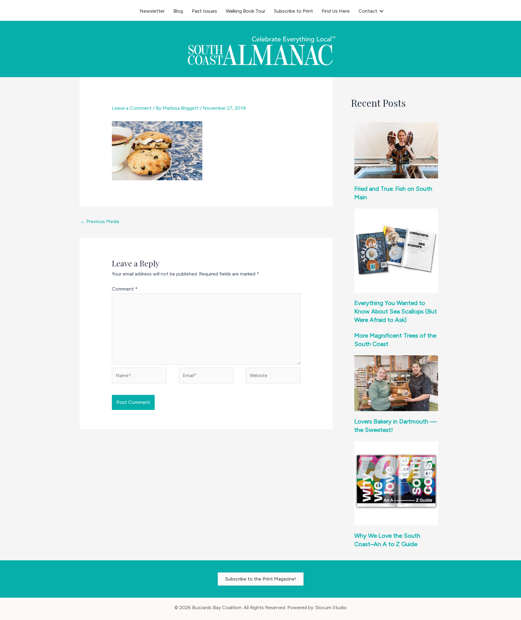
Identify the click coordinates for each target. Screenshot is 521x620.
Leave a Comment (132, 108)
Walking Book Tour (245, 11)
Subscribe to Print (293, 11)
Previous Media (99, 221)
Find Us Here (336, 11)
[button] (381, 11)
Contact (367, 11)
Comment (124, 289)
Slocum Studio (331, 607)
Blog (178, 11)
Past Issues (204, 11)
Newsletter (152, 11)
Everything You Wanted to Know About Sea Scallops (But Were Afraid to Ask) (395, 311)
